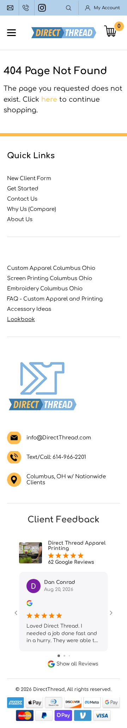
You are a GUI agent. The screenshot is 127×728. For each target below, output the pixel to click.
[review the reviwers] (29, 604)
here (49, 99)
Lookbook (21, 319)
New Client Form (29, 179)
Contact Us (22, 199)
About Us (19, 220)
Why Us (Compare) (31, 209)
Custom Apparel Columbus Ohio (51, 268)
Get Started (22, 189)
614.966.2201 (27, 8)
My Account (107, 7)
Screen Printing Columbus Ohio (49, 279)
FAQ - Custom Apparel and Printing (55, 299)
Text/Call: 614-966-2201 (56, 457)
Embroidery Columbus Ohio (45, 289)
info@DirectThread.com (11, 8)
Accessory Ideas (29, 309)
